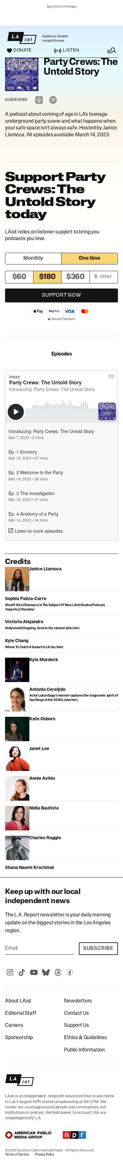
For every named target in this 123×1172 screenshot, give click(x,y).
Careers (14, 1025)
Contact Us (76, 1013)
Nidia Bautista (44, 808)
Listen (71, 50)
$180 (47, 277)
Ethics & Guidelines (85, 1037)
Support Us (76, 1025)
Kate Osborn (42, 719)
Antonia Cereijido (47, 689)
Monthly (33, 258)
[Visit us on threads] (57, 972)
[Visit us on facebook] (69, 972)
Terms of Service (17, 1154)
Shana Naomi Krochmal (29, 867)
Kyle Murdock (43, 660)
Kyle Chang (16, 641)
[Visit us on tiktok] (21, 972)
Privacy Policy (44, 1154)
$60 (19, 277)
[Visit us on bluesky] (45, 972)
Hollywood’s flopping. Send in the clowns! (35, 628)
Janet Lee (39, 749)
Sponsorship (19, 1037)
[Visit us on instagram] (10, 972)
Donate (22, 50)
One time (89, 258)
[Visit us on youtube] (33, 972)
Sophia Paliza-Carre (25, 599)
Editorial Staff (20, 1013)
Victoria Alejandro (24, 622)
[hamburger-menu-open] (105, 50)
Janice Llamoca (45, 569)
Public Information (84, 1050)
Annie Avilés (42, 778)
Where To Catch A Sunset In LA (27, 647)
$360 (75, 277)
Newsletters (78, 1001)
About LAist (18, 1001)
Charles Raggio (45, 838)
